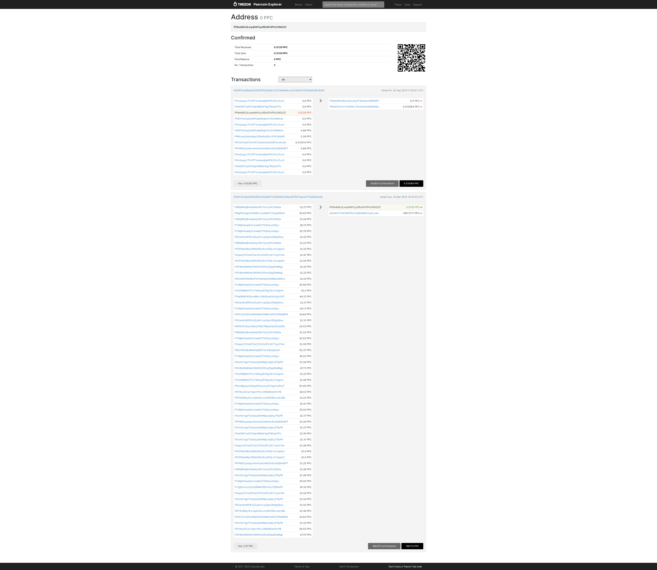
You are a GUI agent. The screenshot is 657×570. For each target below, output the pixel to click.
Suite (407, 4)
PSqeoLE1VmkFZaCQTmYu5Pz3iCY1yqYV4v (260, 254)
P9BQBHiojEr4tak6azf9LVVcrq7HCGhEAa (258, 207)
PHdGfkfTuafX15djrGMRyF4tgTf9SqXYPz (258, 106)
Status (308, 4)
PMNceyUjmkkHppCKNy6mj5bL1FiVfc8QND (260, 136)
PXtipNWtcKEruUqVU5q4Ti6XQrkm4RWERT (354, 100)
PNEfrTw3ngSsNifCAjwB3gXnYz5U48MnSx (259, 118)
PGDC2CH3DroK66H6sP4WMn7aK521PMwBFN (261, 314)
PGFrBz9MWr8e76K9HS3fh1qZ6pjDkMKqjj (258, 266)
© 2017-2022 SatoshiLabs (250, 566)
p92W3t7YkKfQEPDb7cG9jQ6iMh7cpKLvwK (354, 213)
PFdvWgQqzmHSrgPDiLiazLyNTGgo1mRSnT (260, 385)
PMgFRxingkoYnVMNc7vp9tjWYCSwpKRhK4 (260, 213)
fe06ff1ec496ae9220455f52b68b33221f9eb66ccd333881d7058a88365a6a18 (279, 90)
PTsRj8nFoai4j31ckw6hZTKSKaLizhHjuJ (257, 225)
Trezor (398, 4)
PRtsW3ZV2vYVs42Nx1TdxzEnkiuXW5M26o (354, 106)
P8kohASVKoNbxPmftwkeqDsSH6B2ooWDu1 (260, 278)
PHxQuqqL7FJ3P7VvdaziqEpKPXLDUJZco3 (259, 100)
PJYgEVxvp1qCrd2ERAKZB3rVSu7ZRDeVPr (259, 487)
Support (417, 4)
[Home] (242, 5)
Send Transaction (349, 566)
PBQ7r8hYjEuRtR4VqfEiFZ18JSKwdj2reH (257, 350)
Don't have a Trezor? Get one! (405, 566)
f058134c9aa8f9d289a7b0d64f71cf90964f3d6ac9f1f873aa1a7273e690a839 (278, 196)
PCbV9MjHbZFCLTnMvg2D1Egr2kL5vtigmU (259, 290)
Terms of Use (301, 566)
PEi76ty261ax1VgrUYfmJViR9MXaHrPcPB (258, 391)
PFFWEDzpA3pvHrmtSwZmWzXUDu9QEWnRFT (261, 148)
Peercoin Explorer (268, 4)
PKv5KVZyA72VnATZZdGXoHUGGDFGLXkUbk (260, 142)
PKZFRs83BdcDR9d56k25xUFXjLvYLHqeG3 (260, 248)
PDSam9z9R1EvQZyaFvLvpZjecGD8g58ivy (259, 236)
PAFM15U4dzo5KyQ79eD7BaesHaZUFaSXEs (260, 326)
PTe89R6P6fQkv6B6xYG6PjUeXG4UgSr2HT (260, 296)
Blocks (298, 4)
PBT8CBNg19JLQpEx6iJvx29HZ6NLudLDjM (260, 397)
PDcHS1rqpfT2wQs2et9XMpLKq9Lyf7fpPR (259, 362)
